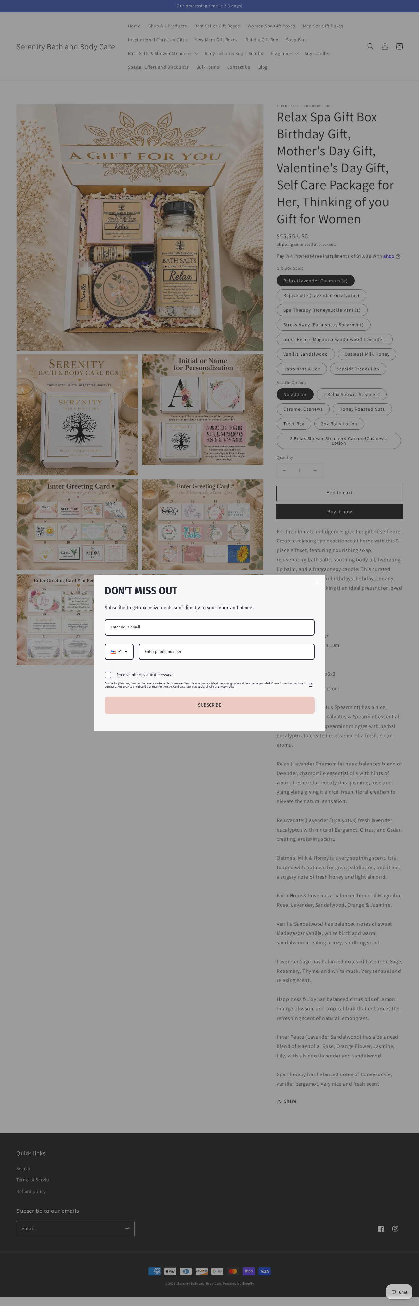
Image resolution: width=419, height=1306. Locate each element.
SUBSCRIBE (209, 705)
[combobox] (119, 652)
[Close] (317, 583)
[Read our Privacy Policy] (311, 685)
